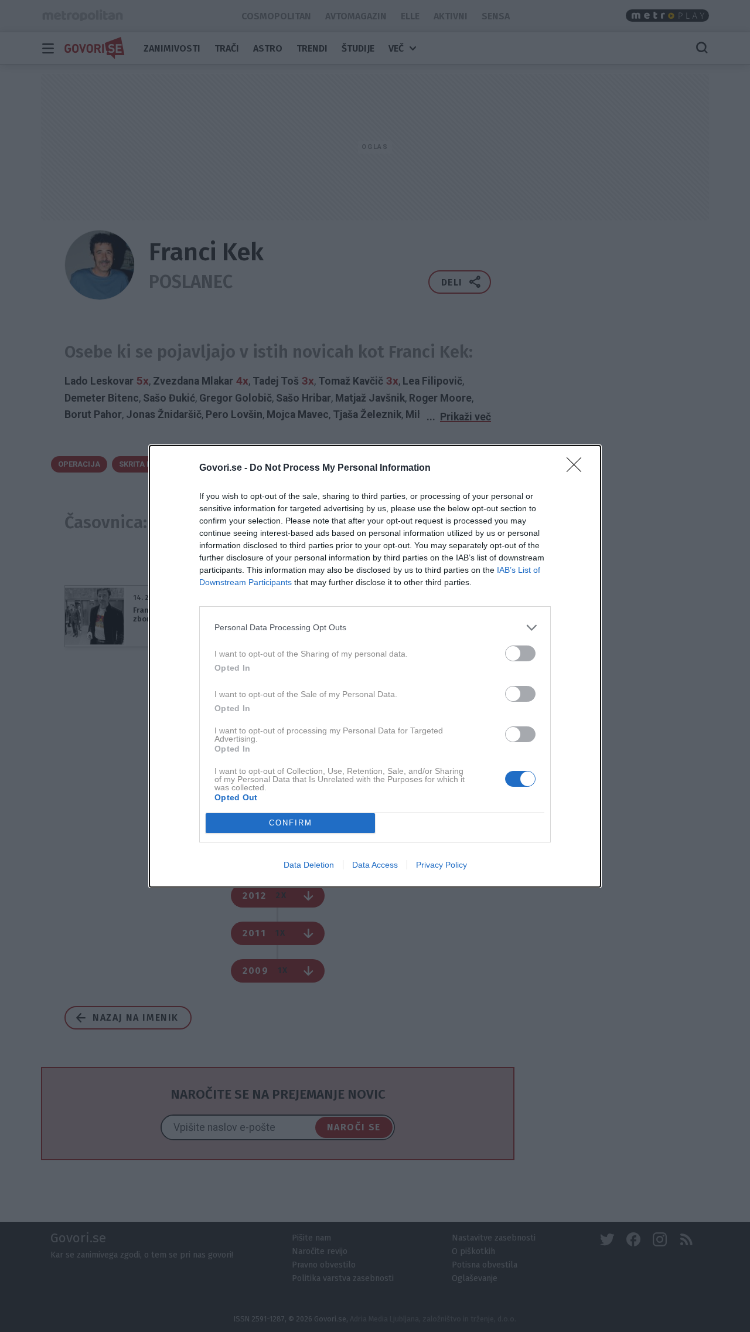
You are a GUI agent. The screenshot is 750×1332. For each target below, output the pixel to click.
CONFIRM (290, 822)
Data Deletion (309, 864)
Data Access (375, 864)
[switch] (520, 653)
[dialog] (375, 666)
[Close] (578, 468)
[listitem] (375, 627)
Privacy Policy (441, 864)
